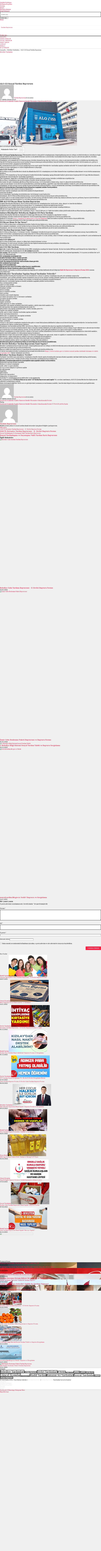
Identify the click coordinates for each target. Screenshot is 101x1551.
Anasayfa (3, 1)
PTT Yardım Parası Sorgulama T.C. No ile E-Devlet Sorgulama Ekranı (22, 1078)
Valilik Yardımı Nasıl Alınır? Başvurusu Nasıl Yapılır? (23, 1272)
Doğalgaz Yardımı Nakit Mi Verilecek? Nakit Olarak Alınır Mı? (27, 1267)
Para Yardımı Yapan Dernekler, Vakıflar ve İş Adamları (17, 1132)
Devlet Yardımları (47, 1371)
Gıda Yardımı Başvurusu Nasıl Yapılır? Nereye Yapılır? (17, 1230)
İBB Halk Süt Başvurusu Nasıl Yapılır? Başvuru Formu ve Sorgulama (22, 1107)
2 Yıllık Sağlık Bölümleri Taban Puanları (17, 1289)
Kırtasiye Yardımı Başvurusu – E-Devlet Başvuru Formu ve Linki (21, 1028)
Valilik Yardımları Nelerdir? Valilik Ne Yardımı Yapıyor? (24, 1284)
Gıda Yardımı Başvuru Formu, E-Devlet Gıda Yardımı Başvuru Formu (22, 1081)
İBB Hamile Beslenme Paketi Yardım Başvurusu (15, 1365)
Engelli (2, 46)
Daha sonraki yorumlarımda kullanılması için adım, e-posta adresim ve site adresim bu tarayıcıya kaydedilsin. (37, 943)
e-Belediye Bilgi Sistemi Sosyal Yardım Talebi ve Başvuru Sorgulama (30, 745)
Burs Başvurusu (31, 1372)
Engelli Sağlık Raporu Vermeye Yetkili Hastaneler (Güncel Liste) (21, 1180)
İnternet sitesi (4, 939)
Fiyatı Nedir (90, 1372)
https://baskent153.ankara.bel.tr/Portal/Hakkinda (30, 218)
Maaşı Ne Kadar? (25, 1376)
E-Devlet (3, 44)
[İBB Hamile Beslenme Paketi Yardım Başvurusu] (16, 1364)
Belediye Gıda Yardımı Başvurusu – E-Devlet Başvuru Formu (26, 588)
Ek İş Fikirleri (4, 48)
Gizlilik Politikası (5, 2)
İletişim (2, 6)
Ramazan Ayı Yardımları (60, 1375)
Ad (1, 923)
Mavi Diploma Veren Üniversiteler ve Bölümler (15, 1002)
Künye (2, 8)
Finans (83, 1372)
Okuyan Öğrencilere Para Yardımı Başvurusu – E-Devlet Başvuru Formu (23, 977)
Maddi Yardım (4, 42)
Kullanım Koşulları (6, 4)
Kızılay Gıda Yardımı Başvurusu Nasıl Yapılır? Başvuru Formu (19, 1205)
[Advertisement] (50, 67)
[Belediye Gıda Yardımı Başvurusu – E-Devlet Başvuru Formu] (50, 586)
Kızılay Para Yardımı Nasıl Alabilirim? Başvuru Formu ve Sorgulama (22, 1053)
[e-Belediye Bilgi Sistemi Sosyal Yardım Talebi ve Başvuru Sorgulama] (15, 743)
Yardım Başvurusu (20, 98)
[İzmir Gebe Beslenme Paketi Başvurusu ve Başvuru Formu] (50, 738)
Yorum (2, 908)
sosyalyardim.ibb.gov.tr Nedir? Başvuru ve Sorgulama (23, 897)
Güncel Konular (5, 39)
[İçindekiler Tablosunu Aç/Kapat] (20, 150)
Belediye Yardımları (13, 50)
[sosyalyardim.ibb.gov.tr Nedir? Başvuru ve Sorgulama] (50, 895)
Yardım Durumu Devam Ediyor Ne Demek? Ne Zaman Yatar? (26, 1278)
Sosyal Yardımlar (6, 40)
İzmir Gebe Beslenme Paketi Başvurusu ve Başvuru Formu (25, 740)
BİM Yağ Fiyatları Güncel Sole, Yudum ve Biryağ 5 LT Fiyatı (19, 1157)
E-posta (3, 932)
